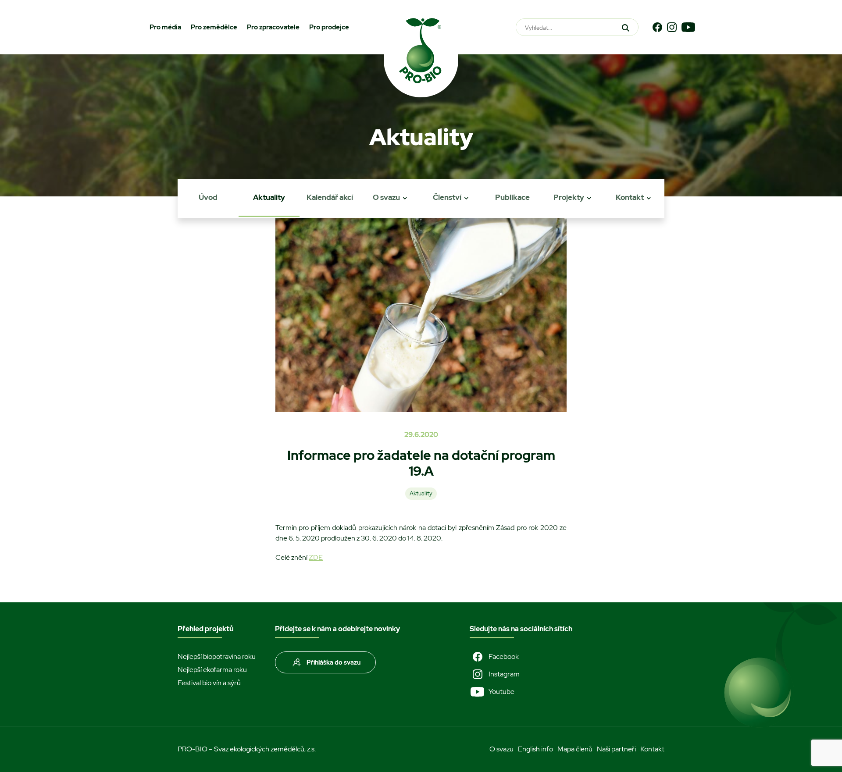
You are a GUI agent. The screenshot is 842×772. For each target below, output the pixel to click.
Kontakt (630, 197)
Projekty (568, 197)
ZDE (316, 557)
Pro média (165, 27)
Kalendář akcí (330, 197)
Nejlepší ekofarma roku (212, 669)
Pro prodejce (329, 27)
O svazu (386, 197)
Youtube (501, 691)
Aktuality (269, 197)
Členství (447, 197)
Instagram (504, 674)
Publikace (512, 197)
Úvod (208, 197)
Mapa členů (574, 749)
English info (535, 749)
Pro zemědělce (214, 27)
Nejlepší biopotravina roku (217, 656)
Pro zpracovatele (273, 27)
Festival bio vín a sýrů (209, 682)
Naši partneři (616, 749)
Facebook (504, 656)
